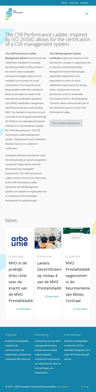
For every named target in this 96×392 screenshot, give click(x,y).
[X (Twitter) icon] (82, 387)
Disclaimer (63, 386)
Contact (84, 3)
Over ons (73, 3)
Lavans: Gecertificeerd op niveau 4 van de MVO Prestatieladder (51, 275)
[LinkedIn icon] (87, 387)
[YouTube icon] (85, 387)
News (64, 3)
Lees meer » (25, 309)
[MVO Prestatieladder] (14, 14)
